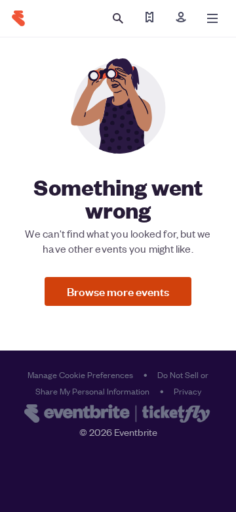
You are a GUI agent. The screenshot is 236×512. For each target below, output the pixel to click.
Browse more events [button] (118, 291)
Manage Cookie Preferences (80, 374)
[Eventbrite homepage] (118, 414)
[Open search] (118, 18)
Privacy (187, 391)
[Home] (18, 18)
